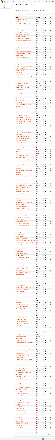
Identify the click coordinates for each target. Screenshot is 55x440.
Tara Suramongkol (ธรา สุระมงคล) (21, 332)
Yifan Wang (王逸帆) (19, 419)
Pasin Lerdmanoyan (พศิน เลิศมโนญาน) (22, 223)
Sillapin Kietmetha (19, 302)
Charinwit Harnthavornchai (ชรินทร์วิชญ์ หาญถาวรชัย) (25, 64)
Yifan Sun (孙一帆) (19, 417)
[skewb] (41, 11)
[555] (23, 11)
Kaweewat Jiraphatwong (20, 125)
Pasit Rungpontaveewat (20, 227)
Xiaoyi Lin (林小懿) (19, 404)
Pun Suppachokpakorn (19, 283)
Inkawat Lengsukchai (19, 96)
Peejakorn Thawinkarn (19, 236)
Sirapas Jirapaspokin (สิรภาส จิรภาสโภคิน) (23, 304)
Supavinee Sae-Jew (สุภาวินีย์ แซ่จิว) (22, 323)
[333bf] (30, 11)
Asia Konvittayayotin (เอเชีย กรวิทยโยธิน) (22, 38)
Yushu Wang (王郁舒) (19, 425)
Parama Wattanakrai (19, 219)
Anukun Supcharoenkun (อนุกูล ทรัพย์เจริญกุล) (23, 30)
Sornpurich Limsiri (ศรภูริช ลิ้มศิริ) (21, 317)
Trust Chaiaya (18, 381)
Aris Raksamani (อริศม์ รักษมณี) (21, 36)
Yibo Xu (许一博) (18, 415)
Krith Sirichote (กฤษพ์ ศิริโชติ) (20, 142)
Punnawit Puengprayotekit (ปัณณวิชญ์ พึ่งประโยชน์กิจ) (25, 287)
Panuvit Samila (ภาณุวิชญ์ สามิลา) (21, 215)
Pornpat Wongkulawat (19, 270)
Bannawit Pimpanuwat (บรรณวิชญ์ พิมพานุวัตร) (24, 45)
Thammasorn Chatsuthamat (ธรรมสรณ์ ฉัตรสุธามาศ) (25, 342)
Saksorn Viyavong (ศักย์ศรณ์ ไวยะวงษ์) (22, 298)
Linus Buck (17, 153)
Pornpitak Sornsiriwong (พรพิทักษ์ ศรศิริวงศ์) (23, 272)
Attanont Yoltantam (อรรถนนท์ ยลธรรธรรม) (23, 42)
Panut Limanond (18, 213)
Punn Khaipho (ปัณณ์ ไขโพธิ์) (20, 285)
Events (16, 8)
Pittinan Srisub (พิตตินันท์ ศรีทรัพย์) (21, 261)
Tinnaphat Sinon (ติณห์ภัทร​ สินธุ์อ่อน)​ (22, 368)
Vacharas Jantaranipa (19, 385)
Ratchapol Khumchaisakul (20, 291)
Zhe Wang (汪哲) (18, 429)
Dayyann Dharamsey (19, 85)
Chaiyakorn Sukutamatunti (20, 59)
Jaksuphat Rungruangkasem (20, 102)
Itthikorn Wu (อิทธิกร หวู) (20, 98)
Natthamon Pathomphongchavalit (21, 189)
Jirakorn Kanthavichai (19, 108)
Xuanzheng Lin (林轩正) (20, 408)
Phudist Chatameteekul (19, 251)
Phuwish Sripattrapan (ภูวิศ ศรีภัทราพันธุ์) (22, 257)
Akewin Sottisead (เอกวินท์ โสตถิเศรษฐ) (22, 19)
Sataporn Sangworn (19, 300)
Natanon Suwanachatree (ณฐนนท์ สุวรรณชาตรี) (24, 176)
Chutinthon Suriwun (19, 79)
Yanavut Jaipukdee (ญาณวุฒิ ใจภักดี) (22, 412)
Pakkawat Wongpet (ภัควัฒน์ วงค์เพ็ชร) (22, 208)
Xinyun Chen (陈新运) (19, 406)
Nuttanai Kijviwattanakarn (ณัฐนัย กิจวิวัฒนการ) (24, 202)
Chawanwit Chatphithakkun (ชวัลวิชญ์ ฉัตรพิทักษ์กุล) (24, 66)
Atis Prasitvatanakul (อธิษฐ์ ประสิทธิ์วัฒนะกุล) (23, 40)
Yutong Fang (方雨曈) (19, 427)
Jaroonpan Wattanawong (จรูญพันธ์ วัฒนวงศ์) (23, 104)
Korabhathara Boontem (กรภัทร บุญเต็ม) (22, 138)
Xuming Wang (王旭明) (19, 410)
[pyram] (39, 11)
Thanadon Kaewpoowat (20, 344)
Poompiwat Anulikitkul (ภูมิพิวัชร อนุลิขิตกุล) (23, 266)
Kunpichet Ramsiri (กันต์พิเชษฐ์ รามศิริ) (22, 147)
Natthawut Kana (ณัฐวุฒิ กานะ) (21, 193)
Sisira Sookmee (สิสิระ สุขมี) (20, 308)
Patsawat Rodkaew (19, 232)
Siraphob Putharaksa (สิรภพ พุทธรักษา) (22, 306)
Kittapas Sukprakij (19, 134)
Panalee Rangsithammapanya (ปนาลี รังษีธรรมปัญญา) (25, 210)
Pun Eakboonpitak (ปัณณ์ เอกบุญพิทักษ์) (22, 281)
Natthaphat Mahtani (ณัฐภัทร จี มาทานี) (22, 191)
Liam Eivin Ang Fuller (19, 149)
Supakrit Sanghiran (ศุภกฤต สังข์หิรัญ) (22, 321)
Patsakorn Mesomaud (19, 230)
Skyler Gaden (18, 315)
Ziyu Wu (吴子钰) (18, 432)
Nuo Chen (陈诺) (18, 200)
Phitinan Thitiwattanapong (20, 247)
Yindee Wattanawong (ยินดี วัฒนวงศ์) (22, 423)
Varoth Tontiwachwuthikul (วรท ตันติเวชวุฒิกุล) (23, 387)
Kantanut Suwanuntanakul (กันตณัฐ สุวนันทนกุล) (24, 113)
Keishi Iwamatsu (18, 127)
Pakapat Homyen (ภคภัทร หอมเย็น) (21, 206)
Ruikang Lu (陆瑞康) (19, 295)
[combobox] (41, 2)
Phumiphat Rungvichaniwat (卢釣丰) (22, 253)
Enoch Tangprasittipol (19, 89)
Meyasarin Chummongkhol (20, 157)
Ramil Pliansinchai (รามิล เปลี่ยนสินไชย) (22, 289)
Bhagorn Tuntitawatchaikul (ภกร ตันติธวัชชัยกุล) (24, 51)
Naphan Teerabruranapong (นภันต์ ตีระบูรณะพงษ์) (24, 170)
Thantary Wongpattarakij (20, 357)
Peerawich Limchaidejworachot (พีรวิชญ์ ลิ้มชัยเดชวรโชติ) (25, 240)
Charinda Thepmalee (19, 62)
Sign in (53, 1)
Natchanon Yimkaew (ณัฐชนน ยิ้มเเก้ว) (22, 179)
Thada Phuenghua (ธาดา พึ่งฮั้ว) (21, 340)
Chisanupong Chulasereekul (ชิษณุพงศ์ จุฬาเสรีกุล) (24, 76)
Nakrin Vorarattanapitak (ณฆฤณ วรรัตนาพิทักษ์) (24, 164)
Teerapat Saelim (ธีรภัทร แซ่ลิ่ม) (21, 336)
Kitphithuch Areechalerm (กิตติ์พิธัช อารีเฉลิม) (23, 132)
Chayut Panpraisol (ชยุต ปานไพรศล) (22, 74)
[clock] (34, 11)
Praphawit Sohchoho (19, 276)
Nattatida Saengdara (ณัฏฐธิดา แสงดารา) (23, 187)
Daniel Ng (17, 81)
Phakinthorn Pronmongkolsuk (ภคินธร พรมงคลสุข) (24, 242)
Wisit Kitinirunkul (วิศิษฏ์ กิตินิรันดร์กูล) (22, 395)
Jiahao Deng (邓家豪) (19, 106)
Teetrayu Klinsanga (19, 338)
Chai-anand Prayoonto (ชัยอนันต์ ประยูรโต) (23, 57)
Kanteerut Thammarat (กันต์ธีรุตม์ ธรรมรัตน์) (23, 119)
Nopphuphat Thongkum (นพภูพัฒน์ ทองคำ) (23, 198)
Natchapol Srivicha (19, 181)
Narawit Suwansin (19, 172)
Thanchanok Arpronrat (19, 353)
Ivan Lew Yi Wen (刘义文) (20, 100)
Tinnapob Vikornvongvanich (20, 370)
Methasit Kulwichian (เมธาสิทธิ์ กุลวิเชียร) (22, 155)
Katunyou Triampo (19, 123)
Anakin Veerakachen (19, 25)
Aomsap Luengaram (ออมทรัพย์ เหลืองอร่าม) (23, 34)
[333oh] (32, 11)
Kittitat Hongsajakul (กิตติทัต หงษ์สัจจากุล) (23, 136)
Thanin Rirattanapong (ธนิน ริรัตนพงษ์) (22, 355)
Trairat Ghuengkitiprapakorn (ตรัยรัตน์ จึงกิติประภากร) (25, 378)
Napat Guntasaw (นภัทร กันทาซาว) (21, 166)
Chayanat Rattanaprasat (20, 70)
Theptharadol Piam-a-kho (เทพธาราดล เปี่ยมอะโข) (24, 359)
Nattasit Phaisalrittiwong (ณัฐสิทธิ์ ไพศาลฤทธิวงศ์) (24, 185)
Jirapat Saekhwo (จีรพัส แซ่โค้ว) (21, 110)
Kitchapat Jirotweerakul (20, 130)
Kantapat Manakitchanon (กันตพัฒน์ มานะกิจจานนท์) (24, 115)
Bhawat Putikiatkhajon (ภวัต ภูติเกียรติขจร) (23, 53)
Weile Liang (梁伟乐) (19, 391)
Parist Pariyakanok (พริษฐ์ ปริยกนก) (21, 221)
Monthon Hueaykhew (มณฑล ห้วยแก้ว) (22, 159)
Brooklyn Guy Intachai (19, 55)
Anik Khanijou (18, 28)
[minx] (36, 11)
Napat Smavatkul (18, 168)
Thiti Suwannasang (19, 361)
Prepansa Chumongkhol (20, 278)
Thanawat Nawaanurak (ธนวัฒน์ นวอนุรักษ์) (23, 351)
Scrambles (4, 7)
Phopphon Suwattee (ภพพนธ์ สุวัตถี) (22, 249)
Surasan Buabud (18, 325)
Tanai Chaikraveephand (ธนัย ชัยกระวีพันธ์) (23, 327)
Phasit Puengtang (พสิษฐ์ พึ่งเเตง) (21, 244)
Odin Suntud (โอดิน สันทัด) (20, 204)
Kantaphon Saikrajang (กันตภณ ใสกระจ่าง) (23, 117)
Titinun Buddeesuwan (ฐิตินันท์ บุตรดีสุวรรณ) (23, 372)
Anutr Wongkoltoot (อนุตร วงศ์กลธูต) (22, 32)
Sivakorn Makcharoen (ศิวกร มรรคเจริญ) (22, 310)
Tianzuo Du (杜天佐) (19, 366)
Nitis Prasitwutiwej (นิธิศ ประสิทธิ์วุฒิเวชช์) (23, 196)
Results (4, 5)
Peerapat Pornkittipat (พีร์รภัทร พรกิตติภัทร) (23, 238)
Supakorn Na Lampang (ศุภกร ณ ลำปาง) (22, 319)
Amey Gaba (17, 21)
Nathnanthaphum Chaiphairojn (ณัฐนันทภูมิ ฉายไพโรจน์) (25, 183)
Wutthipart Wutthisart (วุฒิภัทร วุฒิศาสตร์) (23, 402)
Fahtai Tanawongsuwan (20, 91)
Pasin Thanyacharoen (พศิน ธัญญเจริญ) (22, 225)
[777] (27, 11)
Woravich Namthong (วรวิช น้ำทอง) (21, 398)
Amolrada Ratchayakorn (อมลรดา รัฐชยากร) (23, 23)
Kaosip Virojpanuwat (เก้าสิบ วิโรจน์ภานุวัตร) (23, 121)
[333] (16, 11)
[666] (25, 11)
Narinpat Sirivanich (19, 174)
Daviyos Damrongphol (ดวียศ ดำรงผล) (22, 83)
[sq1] (43, 11)
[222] (18, 11)
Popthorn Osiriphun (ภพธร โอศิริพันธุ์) (22, 268)
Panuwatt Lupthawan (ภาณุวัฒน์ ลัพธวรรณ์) (23, 217)
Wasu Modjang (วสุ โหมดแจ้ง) (21, 389)
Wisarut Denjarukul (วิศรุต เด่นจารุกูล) (22, 393)
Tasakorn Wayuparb (19, 334)
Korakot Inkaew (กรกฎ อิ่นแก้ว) (21, 140)
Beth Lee (17, 49)
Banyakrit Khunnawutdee (20, 47)
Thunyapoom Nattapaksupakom (21, 364)
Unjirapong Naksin (19, 383)
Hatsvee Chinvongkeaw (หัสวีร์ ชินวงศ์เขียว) (23, 93)
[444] (21, 11)
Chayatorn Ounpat (19, 72)
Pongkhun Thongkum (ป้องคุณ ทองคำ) (22, 264)
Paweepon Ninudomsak (20, 234)
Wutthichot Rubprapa (19, 400)
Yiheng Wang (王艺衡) (19, 421)
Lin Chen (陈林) (18, 151)
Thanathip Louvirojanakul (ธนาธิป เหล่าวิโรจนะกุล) (24, 349)
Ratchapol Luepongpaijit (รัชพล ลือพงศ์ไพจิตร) (23, 293)
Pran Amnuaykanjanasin (20, 274)
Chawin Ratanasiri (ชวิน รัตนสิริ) (21, 68)
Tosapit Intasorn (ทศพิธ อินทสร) (21, 376)
